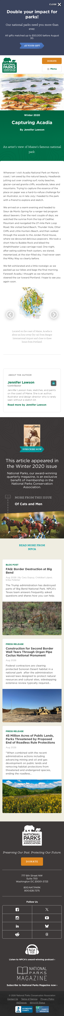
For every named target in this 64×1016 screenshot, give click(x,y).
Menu (53, 68)
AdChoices (21, 1002)
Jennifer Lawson (21, 382)
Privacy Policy (47, 998)
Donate (51, 60)
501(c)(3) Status (37, 1002)
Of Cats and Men (28, 504)
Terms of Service (29, 998)
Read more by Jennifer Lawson (27, 404)
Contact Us (12, 998)
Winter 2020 (30, 466)
